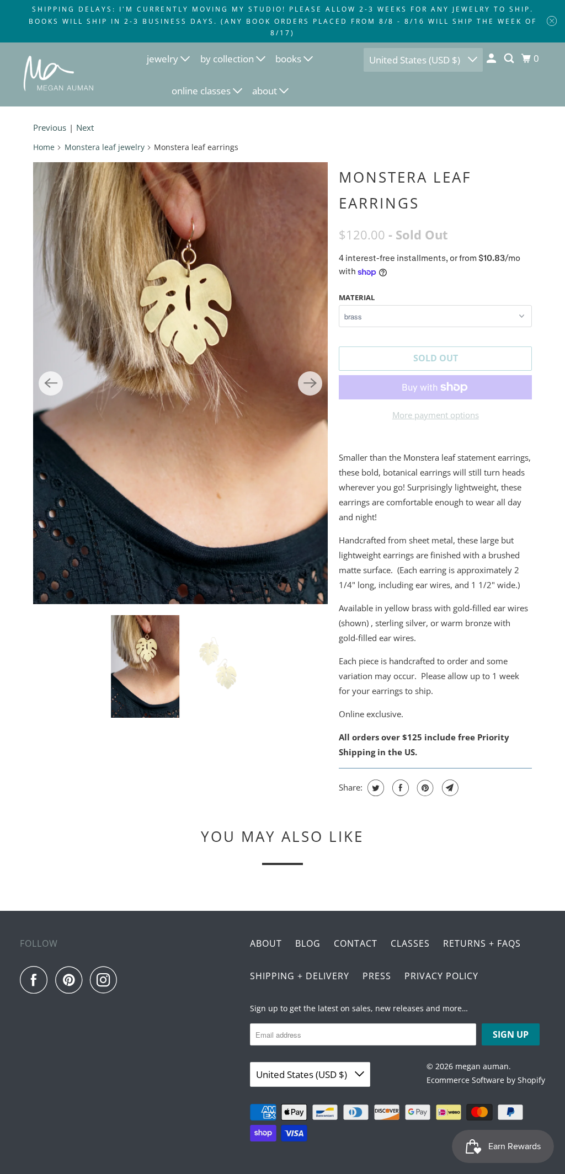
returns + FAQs (482, 943)
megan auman (482, 1066)
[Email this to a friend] (449, 788)
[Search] (510, 58)
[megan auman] (59, 74)
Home (44, 147)
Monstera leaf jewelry (105, 147)
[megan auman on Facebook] (36, 980)
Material (357, 297)
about (265, 90)
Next (85, 127)
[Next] (310, 383)
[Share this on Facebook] (399, 788)
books (289, 58)
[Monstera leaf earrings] (180, 383)
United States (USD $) (415, 60)
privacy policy (441, 976)
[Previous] (51, 383)
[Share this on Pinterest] (424, 788)
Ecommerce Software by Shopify (486, 1080)
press (377, 976)
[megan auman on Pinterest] (71, 980)
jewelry (163, 58)
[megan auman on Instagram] (106, 980)
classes (410, 943)
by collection (228, 58)
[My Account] (492, 58)
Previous (49, 127)
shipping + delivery (299, 976)
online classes (202, 90)
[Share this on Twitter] (374, 788)
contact (355, 943)
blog (308, 943)
